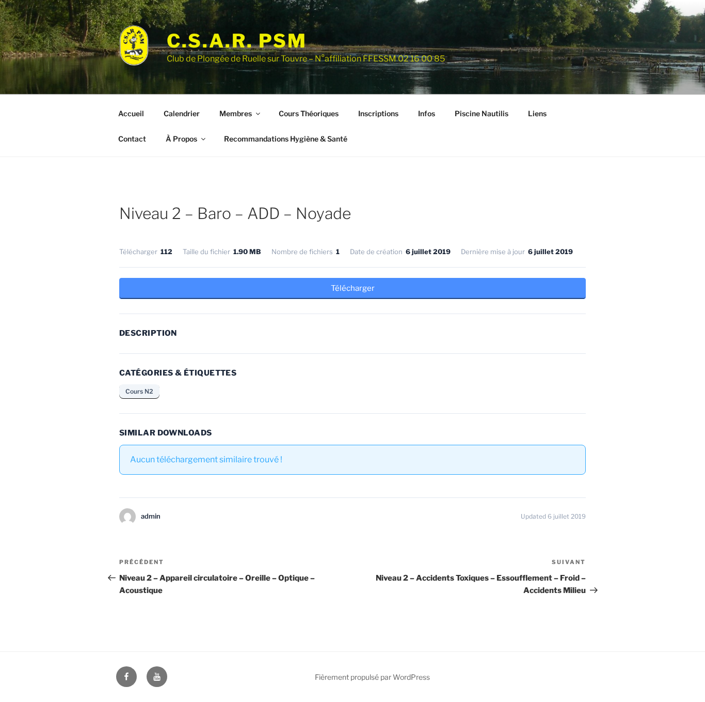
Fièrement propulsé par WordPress (372, 677)
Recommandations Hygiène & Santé (285, 138)
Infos (426, 113)
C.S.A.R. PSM (237, 40)
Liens (537, 113)
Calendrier (182, 113)
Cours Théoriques (309, 113)
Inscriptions (378, 113)
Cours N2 (139, 391)
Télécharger (353, 288)
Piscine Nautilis (481, 113)
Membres (235, 113)
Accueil (131, 113)
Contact (132, 138)
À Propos (181, 138)
